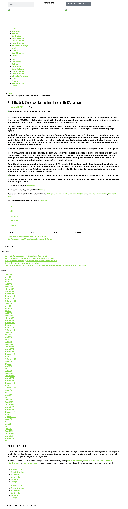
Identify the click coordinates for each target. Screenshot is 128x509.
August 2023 (9, 361)
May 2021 (8, 426)
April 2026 (8, 284)
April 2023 (8, 371)
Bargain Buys (103, 194)
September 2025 (10, 301)
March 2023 (9, 373)
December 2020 (10, 438)
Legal (14, 48)
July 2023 (8, 363)
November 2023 (10, 354)
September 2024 (10, 330)
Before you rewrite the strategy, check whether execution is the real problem (31, 260)
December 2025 (10, 294)
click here (41, 190)
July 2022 (8, 392)
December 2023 (10, 351)
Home (14, 29)
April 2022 (8, 400)
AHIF (11, 211)
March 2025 (9, 315)
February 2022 (10, 404)
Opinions (15, 55)
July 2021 (8, 421)
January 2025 (9, 320)
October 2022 (9, 385)
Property (15, 50)
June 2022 (8, 395)
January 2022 (9, 407)
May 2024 (8, 339)
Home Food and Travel (69, 194)
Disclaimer (14, 479)
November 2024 (10, 325)
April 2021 (8, 428)
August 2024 (9, 332)
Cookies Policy (16, 477)
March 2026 (9, 286)
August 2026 (9, 274)
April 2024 (8, 342)
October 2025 (9, 298)
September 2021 (10, 416)
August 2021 (9, 419)
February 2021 (9, 433)
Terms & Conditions (17, 472)
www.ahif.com (30, 186)
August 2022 (9, 390)
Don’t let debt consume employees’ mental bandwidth (22, 263)
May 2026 (8, 282)
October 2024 (9, 327)
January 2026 (9, 291)
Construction (16, 36)
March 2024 (9, 344)
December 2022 (10, 380)
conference (14, 216)
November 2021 (10, 412)
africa (12, 206)
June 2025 (8, 308)
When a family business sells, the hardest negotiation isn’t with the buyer (29, 258)
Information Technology (20, 45)
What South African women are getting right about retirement (26, 256)
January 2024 (9, 349)
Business (15, 33)
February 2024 (10, 347)
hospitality (14, 220)
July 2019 (8, 441)
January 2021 (9, 436)
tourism (13, 225)
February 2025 (10, 318)
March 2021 (9, 431)
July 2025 (8, 306)
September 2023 (10, 359)
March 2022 (9, 402)
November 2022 (10, 383)
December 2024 (10, 322)
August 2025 (9, 303)
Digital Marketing (18, 38)
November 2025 (10, 296)
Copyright (14, 481)
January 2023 (9, 378)
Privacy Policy (15, 474)
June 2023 (8, 366)
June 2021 (8, 424)
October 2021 (9, 414)
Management (16, 31)
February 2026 (10, 289)
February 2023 (10, 375)
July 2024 (8, 335)
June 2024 (8, 337)
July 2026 (8, 277)
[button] (19, 231)
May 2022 (8, 397)
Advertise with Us (16, 469)
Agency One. (44, 200)
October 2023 (9, 356)
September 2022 (10, 388)
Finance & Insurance (18, 41)
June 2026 (8, 279)
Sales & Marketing (18, 53)
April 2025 (8, 313)
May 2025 (8, 310)
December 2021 (10, 409)
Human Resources (18, 43)
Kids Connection (82, 194)
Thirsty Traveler (93, 194)
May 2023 (8, 368)
